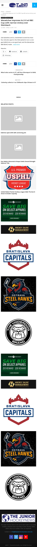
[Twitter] (16, 537)
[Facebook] (11, 537)
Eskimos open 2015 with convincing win (13, 133)
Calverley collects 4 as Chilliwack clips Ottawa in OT (18, 82)
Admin (3, 27)
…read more (16, 44)
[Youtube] (26, 537)
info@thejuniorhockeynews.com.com (21, 532)
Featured (3, 17)
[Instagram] (21, 537)
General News (9, 17)
